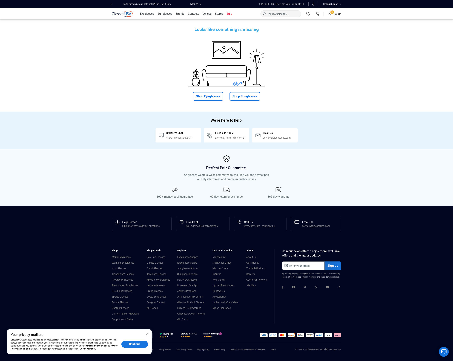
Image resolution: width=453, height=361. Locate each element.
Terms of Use (320, 274)
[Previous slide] (112, 4)
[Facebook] (282, 288)
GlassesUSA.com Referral (191, 313)
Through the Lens (256, 268)
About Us (251, 257)
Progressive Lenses (122, 279)
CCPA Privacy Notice (184, 350)
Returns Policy (219, 350)
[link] (123, 14)
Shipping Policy (203, 350)
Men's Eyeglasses (121, 257)
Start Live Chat (174, 133)
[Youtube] (327, 288)
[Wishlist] (308, 14)
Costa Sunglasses (156, 296)
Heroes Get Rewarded (189, 308)
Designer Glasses (156, 302)
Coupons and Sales (122, 319)
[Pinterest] (316, 288)
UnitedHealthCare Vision (226, 302)
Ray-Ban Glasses (156, 257)
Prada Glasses (155, 291)
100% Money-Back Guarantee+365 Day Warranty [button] (180, 3)
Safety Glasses (120, 302)
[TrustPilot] (167, 335)
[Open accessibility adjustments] (313, 4)
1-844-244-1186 (266, 4)
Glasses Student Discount (191, 302)
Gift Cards (182, 319)
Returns (217, 274)
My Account (219, 257)
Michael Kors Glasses (158, 279)
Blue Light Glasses (122, 291)
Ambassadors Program (190, 296)
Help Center (219, 279)
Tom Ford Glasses (156, 274)
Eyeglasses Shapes (187, 257)
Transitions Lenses (123, 274)
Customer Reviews (256, 279)
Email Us (268, 133)
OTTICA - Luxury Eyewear (126, 313)
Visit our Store (220, 268)
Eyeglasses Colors (187, 262)
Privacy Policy (334, 274)
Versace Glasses (156, 285)
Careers (250, 274)
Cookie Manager (87, 349)
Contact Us (219, 291)
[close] (147, 334)
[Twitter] (305, 288)
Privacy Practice (165, 350)
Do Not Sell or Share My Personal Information (248, 350)
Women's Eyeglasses (123, 262)
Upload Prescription (223, 285)
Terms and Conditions (95, 346)
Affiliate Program (186, 291)
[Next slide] (200, 4)
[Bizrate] (189, 335)
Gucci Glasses (154, 268)
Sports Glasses (120, 296)
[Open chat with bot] (444, 352)
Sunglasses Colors (187, 274)
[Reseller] (213, 335)
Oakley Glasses (155, 262)
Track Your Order (222, 262)
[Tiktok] (339, 288)
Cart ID (273, 350)
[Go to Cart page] (317, 14)
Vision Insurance (222, 308)
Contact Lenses (120, 308)
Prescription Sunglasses (125, 285)
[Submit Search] (264, 13)
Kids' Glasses (119, 268)
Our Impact (252, 262)
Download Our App (187, 285)
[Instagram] (293, 288)
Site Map (251, 285)
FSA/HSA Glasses (187, 279)
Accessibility (219, 296)
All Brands (152, 308)
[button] (264, 335)
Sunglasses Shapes (188, 268)
